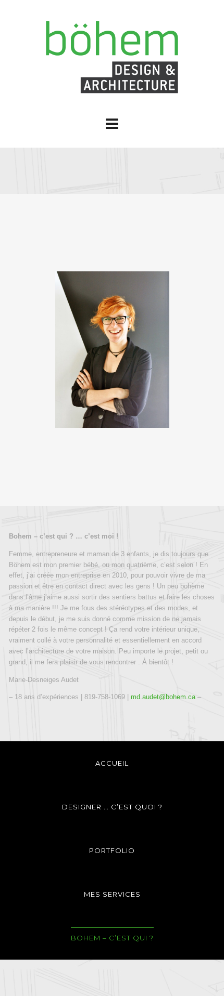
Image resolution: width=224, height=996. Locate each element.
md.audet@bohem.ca (163, 697)
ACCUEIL (112, 763)
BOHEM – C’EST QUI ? (112, 938)
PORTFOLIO (112, 850)
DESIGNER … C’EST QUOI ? (112, 807)
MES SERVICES (112, 894)
